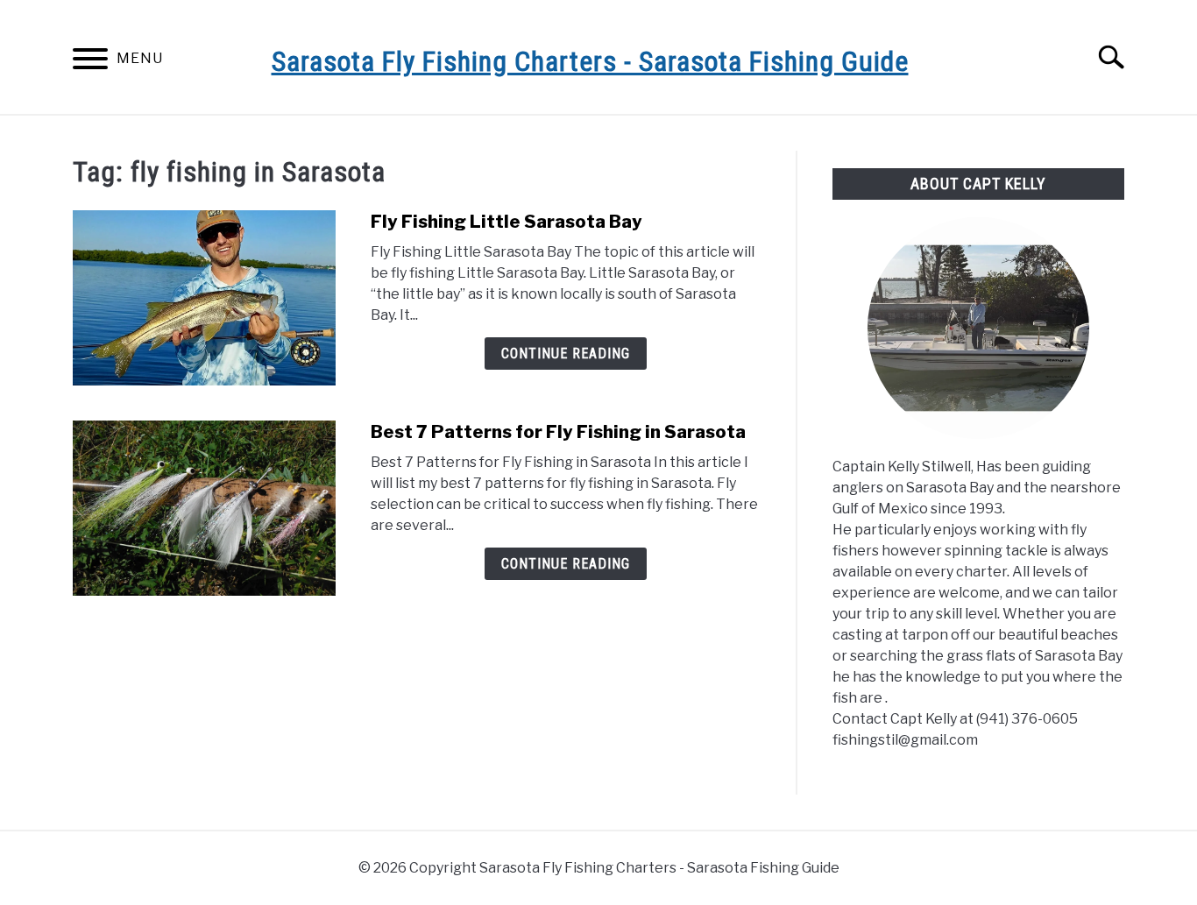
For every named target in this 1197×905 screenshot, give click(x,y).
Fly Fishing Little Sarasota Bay (506, 221)
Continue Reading (565, 353)
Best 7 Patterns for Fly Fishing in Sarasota (558, 431)
